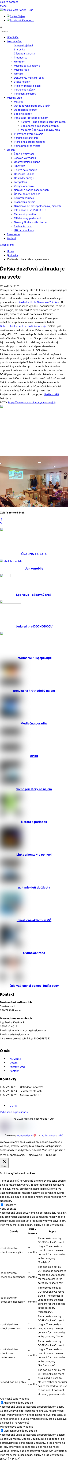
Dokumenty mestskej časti (29, 77)
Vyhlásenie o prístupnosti (14, 1112)
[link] (39, 302)
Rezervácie (13, 234)
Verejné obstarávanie (26, 137)
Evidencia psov (23, 226)
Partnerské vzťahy (24, 89)
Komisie (18, 73)
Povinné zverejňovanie (29, 133)
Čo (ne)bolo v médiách (27, 193)
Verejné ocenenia (24, 186)
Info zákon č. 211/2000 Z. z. (30, 210)
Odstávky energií (23, 177)
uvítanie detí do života (34, 887)
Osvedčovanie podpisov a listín (32, 105)
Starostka (19, 49)
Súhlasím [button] (51, 1154)
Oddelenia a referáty (25, 109)
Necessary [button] (6, 1200)
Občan (11, 149)
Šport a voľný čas (24, 153)
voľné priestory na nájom (34, 789)
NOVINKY (12, 37)
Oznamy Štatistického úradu (30, 222)
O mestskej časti (23, 45)
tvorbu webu (48, 1135)
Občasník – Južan (24, 173)
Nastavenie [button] (35, 1154)
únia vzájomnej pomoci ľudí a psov (34, 985)
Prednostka (20, 57)
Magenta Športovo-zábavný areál (40, 129)
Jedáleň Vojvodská (25, 157)
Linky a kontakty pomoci (34, 854)
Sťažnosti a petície (24, 201)
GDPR (34, 756)
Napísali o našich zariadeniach (31, 189)
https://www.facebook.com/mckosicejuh (31, 402)
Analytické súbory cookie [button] (14, 1398)
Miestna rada (21, 69)
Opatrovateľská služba (27, 161)
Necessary (9, 1204)
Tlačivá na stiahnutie (25, 169)
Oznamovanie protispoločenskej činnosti (37, 205)
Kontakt (11, 238)
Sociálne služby (23, 113)
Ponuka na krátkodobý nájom (31, 117)
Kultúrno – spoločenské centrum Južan (43, 121)
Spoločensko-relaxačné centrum (40, 125)
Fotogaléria (20, 182)
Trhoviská (19, 165)
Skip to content (9, 1)
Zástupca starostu (24, 53)
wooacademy (25, 1135)
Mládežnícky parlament (27, 218)
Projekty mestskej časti (27, 85)
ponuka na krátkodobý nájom (34, 690)
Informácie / (34, 658)
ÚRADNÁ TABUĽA (34, 554)
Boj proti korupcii (24, 197)
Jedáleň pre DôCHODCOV (34, 626)
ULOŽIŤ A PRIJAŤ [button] (10, 1458)
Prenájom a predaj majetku (29, 141)
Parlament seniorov (25, 93)
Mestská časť (14, 41)
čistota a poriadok (34, 822)
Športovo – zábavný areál (34, 594)
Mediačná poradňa (25, 214)
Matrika (18, 101)
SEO (60, 1135)
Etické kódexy (22, 81)
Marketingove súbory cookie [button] (16, 1426)
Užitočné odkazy (24, 230)
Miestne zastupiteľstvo (27, 65)
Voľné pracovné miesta (27, 145)
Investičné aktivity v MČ (34, 920)
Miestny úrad (14, 97)
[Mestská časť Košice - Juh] (16, 9)
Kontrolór (19, 61)
